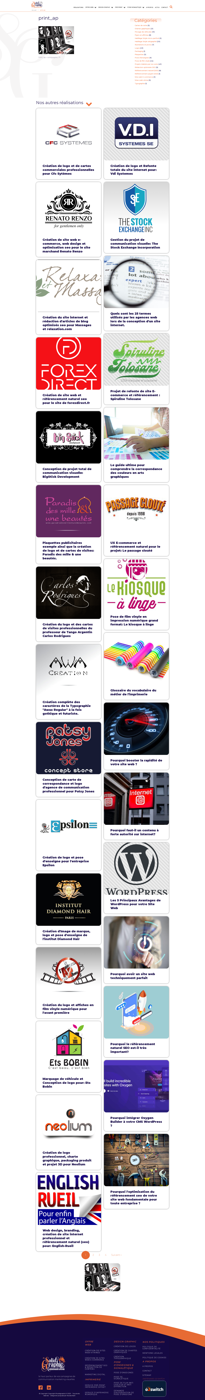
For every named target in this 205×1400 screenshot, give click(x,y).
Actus (157, 7)
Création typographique (122, 1358)
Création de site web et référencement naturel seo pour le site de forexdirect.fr (66, 399)
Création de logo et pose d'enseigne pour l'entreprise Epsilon (66, 861)
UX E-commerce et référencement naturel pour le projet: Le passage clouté (135, 546)
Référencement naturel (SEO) (146, 70)
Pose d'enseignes (142, 58)
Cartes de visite (141, 25)
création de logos (125, 1346)
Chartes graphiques (142, 29)
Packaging (139, 51)
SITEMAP (146, 1375)
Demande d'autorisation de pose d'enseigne (124, 1392)
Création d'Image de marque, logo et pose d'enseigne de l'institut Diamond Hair (66, 935)
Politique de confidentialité (151, 1348)
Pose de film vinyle (142, 61)
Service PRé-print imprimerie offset (95, 1386)
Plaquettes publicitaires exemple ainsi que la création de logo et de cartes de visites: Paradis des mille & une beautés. (68, 550)
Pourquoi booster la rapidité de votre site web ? (136, 762)
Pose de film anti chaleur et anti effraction (123, 1384)
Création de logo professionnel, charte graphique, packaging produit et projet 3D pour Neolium (67, 1158)
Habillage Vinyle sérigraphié (146, 41)
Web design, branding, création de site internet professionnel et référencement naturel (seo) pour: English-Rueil (66, 1238)
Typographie (140, 83)
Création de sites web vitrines (95, 1352)
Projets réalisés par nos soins (146, 64)
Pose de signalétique (121, 1378)
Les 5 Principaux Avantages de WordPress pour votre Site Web (135, 904)
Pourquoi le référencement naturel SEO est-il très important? (132, 1048)
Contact (164, 7)
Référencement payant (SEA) (146, 74)
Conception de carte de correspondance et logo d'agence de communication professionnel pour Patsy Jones (68, 785)
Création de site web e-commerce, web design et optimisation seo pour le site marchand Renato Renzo (66, 245)
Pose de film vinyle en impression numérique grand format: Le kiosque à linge (134, 620)
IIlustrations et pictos (143, 45)
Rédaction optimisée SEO (145, 67)
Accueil (34, 10)
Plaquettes (139, 54)
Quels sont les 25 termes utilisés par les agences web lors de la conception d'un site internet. (135, 319)
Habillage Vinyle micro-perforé (147, 38)
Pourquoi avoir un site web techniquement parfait (132, 976)
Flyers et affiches (142, 35)
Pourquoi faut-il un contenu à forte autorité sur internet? (134, 832)
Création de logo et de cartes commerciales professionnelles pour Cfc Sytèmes (68, 169)
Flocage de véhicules (143, 32)
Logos (137, 48)
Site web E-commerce (144, 77)
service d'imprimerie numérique (97, 1393)
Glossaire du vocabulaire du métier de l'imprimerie (133, 692)
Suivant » (116, 1255)
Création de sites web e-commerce (95, 1359)
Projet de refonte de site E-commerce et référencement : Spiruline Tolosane (135, 395)
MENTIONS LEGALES (152, 1353)
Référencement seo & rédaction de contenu (96, 1367)
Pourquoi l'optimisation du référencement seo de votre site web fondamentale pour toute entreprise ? (133, 1197)
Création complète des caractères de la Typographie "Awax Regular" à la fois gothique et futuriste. (67, 707)
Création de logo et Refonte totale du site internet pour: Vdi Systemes (133, 169)
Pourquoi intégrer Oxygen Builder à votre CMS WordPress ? (136, 1121)
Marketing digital (95, 1374)
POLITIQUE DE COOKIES (154, 1358)
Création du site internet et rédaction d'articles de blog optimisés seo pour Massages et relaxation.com (67, 323)
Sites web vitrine (141, 80)
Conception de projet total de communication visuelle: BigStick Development (67, 472)
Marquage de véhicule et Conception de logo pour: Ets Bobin (67, 1082)
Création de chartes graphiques (125, 1351)
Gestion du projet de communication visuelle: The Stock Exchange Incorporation (135, 243)
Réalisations (78, 7)
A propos (149, 7)
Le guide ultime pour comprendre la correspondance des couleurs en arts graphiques (136, 470)
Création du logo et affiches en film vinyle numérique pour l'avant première (68, 1009)
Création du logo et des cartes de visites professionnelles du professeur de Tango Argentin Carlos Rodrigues (68, 630)
